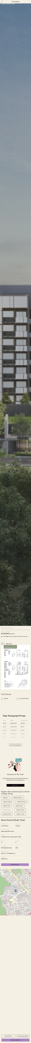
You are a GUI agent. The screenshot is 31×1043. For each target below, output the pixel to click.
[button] (15, 890)
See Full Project (15, 864)
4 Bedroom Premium (21, 801)
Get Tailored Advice (15, 1040)
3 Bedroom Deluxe (20, 810)
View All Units (8, 1036)
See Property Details (22, 1036)
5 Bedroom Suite (19, 805)
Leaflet (21, 915)
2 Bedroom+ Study (7, 814)
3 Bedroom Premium (17, 797)
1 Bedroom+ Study (20, 814)
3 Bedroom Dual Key (7, 801)
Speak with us (15, 785)
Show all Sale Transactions (15, 745)
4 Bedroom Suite (6, 805)
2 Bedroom (5, 797)
